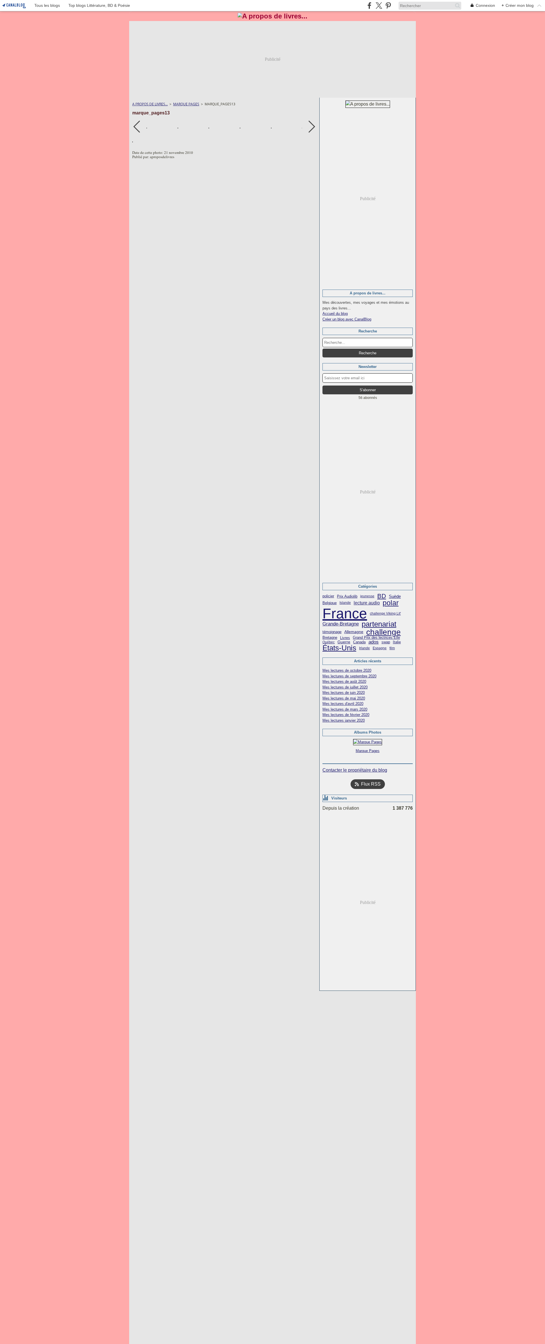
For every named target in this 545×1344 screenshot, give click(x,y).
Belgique (329, 603)
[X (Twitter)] (378, 5)
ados (373, 642)
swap (386, 642)
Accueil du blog (335, 313)
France (344, 613)
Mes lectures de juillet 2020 (345, 687)
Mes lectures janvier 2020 (343, 720)
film (392, 648)
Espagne (380, 648)
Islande (345, 602)
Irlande (364, 648)
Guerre (344, 642)
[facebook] (369, 5)
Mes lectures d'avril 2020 (342, 704)
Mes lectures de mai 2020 (343, 698)
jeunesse (367, 596)
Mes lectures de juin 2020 (343, 692)
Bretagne (329, 638)
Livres (345, 638)
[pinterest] (388, 5)
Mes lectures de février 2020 (345, 715)
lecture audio (367, 603)
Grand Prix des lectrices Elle (376, 638)
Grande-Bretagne (340, 624)
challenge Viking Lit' (385, 613)
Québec (328, 642)
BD (381, 596)
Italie (397, 642)
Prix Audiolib (347, 596)
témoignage (331, 632)
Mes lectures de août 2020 (344, 681)
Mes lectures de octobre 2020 (346, 670)
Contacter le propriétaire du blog (354, 770)
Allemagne (353, 632)
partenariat (379, 624)
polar (391, 602)
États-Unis (339, 648)
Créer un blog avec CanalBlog (346, 319)
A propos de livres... (150, 104)
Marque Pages (186, 104)
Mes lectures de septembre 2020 (349, 676)
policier (328, 596)
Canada (359, 642)
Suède (395, 596)
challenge (383, 632)
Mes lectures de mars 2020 (344, 709)
